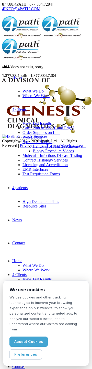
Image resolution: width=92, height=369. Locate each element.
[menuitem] (17, 77)
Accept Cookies (28, 341)
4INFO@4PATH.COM (21, 9)
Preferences (25, 354)
